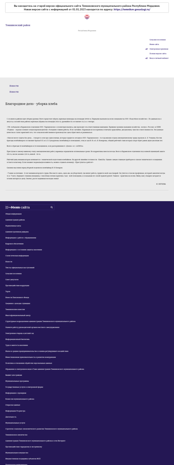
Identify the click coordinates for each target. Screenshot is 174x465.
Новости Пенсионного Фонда (17, 297)
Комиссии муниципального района (19, 399)
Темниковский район (17, 25)
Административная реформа (17, 232)
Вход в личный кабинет (159, 58)
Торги (7, 291)
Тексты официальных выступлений (19, 268)
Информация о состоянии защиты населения (23, 250)
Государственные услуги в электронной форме (24, 387)
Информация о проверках (15, 393)
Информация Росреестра (15, 411)
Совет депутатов (11, 280)
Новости (14, 86)
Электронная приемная (159, 49)
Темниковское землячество (16, 435)
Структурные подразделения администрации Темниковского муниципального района (40, 321)
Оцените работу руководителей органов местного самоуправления (32, 327)
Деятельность (10, 417)
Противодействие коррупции (17, 286)
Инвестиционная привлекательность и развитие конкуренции (30, 357)
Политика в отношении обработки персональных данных (28, 363)
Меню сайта (154, 44)
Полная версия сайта (158, 54)
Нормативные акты (13, 226)
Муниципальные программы (17, 381)
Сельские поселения (158, 40)
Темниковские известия (15, 309)
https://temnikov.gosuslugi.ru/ (132, 9)
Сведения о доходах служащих (17, 303)
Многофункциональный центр (17, 315)
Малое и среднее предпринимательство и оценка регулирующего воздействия (36, 351)
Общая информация (13, 214)
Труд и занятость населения (16, 345)
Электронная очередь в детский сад (19, 333)
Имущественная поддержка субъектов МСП (23, 459)
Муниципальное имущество (16, 453)
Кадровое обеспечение (14, 244)
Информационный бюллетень (17, 339)
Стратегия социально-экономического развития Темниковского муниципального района (41, 429)
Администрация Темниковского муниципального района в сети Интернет (35, 441)
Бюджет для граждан (13, 375)
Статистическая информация (17, 256)
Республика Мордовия (87, 31)
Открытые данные (12, 405)
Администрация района (15, 220)
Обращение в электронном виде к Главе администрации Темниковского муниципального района (44, 369)
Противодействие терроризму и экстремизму (23, 447)
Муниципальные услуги (15, 423)
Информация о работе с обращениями (20, 238)
